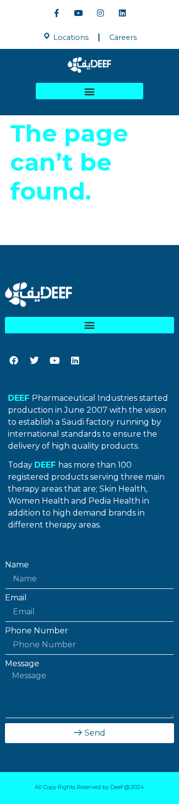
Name (17, 565)
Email (16, 598)
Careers (123, 37)
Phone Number (36, 631)
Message (22, 664)
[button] (89, 91)
